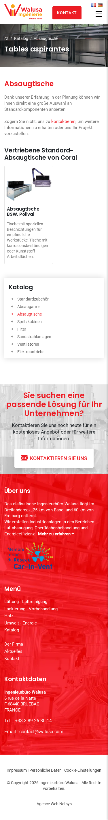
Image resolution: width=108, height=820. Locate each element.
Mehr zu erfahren (54, 534)
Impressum (17, 770)
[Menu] (99, 14)
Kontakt (67, 12)
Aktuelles (13, 651)
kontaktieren (63, 121)
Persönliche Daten (45, 770)
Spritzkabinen (29, 321)
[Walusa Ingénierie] (23, 12)
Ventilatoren (28, 344)
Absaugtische (46, 38)
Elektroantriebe (30, 351)
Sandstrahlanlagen (34, 336)
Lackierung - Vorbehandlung (31, 608)
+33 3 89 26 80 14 (33, 720)
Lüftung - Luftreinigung (25, 601)
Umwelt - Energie (20, 623)
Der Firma (13, 644)
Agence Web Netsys (54, 803)
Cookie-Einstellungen (82, 770)
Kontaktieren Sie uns (58, 458)
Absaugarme (28, 306)
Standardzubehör (33, 299)
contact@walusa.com (41, 731)
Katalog (21, 38)
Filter (21, 329)
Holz (8, 615)
